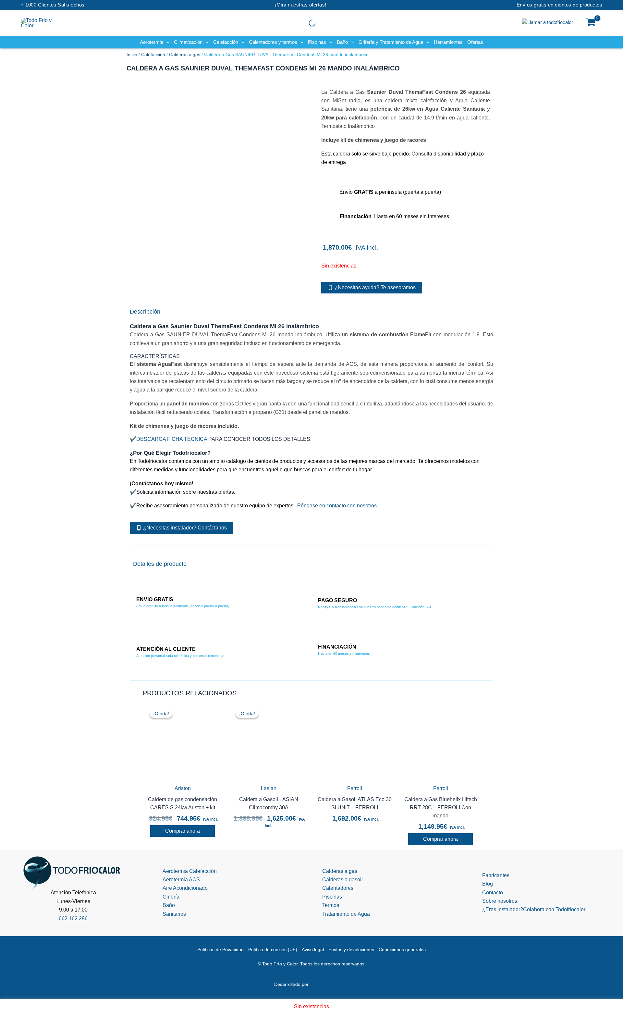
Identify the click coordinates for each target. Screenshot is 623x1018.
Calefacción (153, 54)
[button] (166, 42)
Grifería (171, 897)
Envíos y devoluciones (351, 949)
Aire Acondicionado (185, 888)
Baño (169, 905)
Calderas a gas (184, 54)
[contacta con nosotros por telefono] (547, 22)
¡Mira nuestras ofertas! (300, 4)
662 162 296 (73, 918)
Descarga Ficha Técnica (171, 439)
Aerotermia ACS (181, 879)
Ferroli (354, 788)
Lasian (268, 788)
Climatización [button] (188, 42)
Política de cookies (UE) (272, 949)
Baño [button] (342, 42)
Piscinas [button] (317, 42)
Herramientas (448, 42)
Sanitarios (174, 914)
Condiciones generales (402, 949)
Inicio (132, 54)
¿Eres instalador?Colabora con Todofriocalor (533, 909)
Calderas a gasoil (342, 879)
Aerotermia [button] (151, 42)
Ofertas (475, 42)
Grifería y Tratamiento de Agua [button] (391, 42)
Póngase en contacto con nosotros (337, 505)
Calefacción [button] (225, 42)
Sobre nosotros (499, 901)
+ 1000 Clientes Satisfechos (53, 4)
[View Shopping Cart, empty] (591, 23)
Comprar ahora (182, 831)
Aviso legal (313, 949)
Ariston (183, 788)
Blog (487, 884)
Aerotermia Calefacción (190, 871)
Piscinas (332, 897)
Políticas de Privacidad (220, 949)
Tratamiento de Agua (346, 914)
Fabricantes (495, 875)
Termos (330, 905)
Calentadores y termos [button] (273, 42)
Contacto (492, 892)
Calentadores (337, 888)
